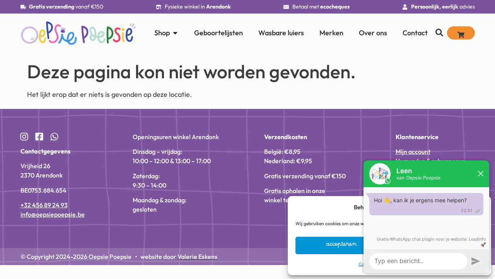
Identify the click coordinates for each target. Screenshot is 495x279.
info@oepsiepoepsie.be (52, 214)
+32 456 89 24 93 (44, 205)
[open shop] (175, 33)
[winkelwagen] (461, 33)
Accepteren (341, 245)
